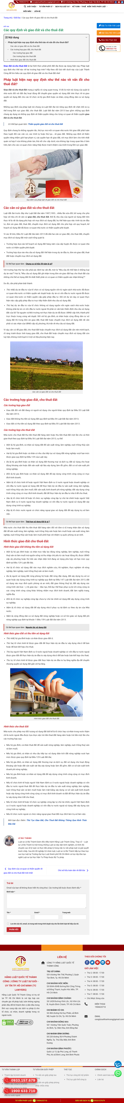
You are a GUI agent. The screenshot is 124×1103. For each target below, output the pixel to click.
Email (37, 913)
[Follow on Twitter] (122, 2)
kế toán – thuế (79, 6)
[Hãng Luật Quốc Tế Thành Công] (12, 9)
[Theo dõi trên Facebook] (87, 962)
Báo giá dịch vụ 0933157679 (90, 1100)
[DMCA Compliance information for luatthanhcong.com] (23, 1022)
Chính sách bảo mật (106, 1075)
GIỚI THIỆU (31, 6)
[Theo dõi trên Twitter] (92, 962)
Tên (9, 913)
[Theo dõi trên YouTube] (107, 962)
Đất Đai (17, 18)
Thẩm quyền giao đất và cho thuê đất (45, 124)
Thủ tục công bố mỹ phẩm (77, 1075)
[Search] (25, 6)
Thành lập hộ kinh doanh (15, 1075)
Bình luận (11, 892)
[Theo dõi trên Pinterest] (97, 962)
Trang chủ (8, 18)
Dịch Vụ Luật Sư (62, 6)
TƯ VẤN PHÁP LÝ (46, 6)
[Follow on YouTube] (119, 2)
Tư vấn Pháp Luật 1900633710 (31, 1100)
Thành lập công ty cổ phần (15, 1084)
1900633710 (23, 2)
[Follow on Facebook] (116, 2)
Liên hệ (37, 11)
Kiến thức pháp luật (96, 6)
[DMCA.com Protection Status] (8, 1022)
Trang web (66, 913)
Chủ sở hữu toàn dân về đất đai (71, 870)
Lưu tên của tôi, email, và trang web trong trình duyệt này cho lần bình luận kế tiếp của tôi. (44, 924)
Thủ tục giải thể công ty (76, 1079)
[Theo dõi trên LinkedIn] (102, 962)
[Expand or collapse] (86, 37)
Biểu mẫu (27, 11)
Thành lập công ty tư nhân (15, 1088)
